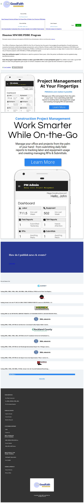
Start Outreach (5, 19)
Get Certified (33, 29)
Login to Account (8, 413)
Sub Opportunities (6, 29)
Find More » (12, 374)
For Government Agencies (10, 404)
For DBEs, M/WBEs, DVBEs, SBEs (12, 401)
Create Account (8, 416)
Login (72, 25)
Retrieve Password (9, 419)
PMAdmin (42, 19)
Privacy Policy (8, 472)
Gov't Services (35, 19)
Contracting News (16, 29)
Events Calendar (25, 29)
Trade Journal (40, 29)
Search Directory (18, 67)
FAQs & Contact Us (51, 29)
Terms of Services (8, 469)
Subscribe (42, 379)
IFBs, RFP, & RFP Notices (10, 446)
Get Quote (21, 19)
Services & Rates (13, 19)
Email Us (59, 29)
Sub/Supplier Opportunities (10, 457)
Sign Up (78, 25)
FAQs (6, 429)
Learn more (12, 263)
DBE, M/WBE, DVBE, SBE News (11, 440)
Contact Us (7, 432)
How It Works (28, 19)
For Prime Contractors (10, 398)
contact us (53, 39)
